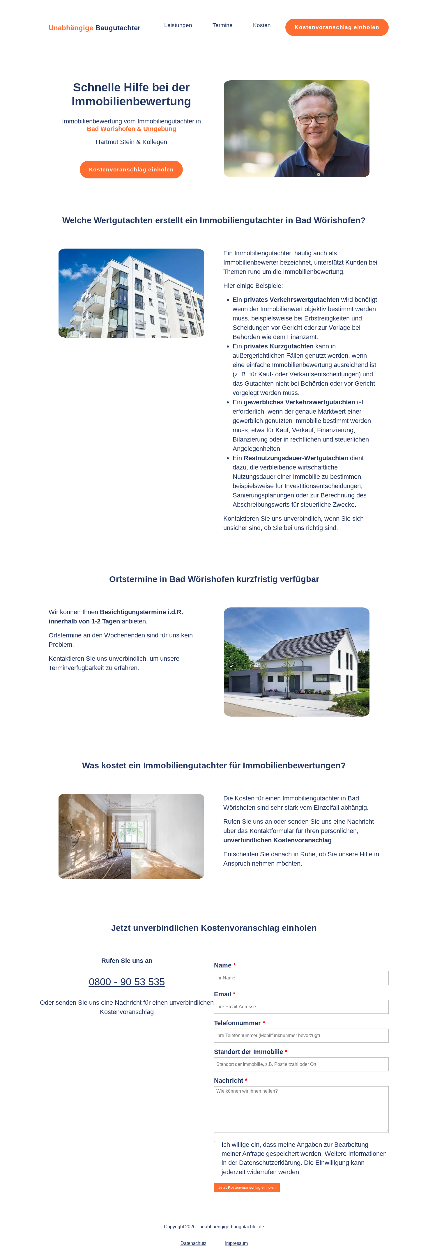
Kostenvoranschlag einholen (337, 27)
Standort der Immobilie (250, 1051)
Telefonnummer (239, 1023)
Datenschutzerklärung (269, 1162)
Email (225, 994)
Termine (223, 25)
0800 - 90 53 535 (127, 981)
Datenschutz (193, 1243)
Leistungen (178, 25)
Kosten (262, 25)
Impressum (236, 1243)
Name (225, 965)
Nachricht (230, 1080)
